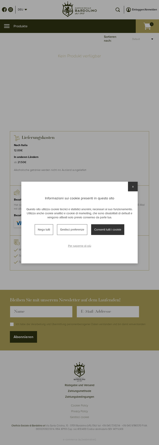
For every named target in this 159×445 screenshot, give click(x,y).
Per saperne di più (79, 245)
